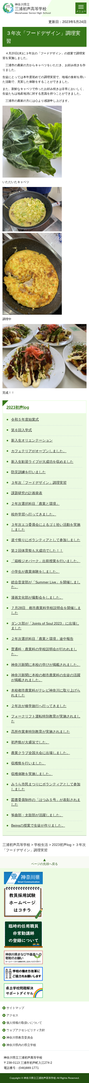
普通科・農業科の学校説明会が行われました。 (44, 651)
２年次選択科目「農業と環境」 (35, 504)
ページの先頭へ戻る (44, 864)
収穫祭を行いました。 (28, 763)
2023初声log (17, 407)
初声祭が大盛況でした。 (30, 742)
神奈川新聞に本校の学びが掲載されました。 (45, 665)
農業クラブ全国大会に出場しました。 (40, 753)
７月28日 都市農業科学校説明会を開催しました (46, 610)
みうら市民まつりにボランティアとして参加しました (45, 786)
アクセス (12, 1015)
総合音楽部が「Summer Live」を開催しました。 (45, 584)
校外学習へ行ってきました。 (33, 514)
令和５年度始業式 (25, 419)
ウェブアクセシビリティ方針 (25, 1030)
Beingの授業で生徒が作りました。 (38, 825)
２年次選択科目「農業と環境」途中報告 (42, 639)
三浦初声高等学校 (16, 845)
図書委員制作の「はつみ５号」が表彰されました (45, 802)
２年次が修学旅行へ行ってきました (39, 706)
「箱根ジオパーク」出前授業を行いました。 (45, 561)
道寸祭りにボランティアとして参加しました (45, 540)
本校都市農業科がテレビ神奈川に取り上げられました (45, 692)
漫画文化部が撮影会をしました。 (37, 597)
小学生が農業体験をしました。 (35, 571)
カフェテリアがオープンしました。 (39, 451)
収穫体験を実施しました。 (32, 774)
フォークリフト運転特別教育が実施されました (45, 718)
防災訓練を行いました (28, 472)
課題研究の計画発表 (26, 493)
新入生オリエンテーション (32, 440)
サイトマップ (15, 1008)
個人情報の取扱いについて (24, 1022)
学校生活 (41, 845)
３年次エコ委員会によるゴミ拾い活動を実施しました (45, 527)
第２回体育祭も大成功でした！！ (37, 550)
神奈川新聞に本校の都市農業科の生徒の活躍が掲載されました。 (45, 677)
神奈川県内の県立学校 (21, 1045)
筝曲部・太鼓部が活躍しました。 (37, 815)
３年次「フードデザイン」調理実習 (39, 483)
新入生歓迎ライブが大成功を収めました (42, 462)
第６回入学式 (21, 430)
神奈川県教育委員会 (19, 1037)
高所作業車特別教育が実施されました (40, 732)
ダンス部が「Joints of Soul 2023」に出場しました (45, 625)
